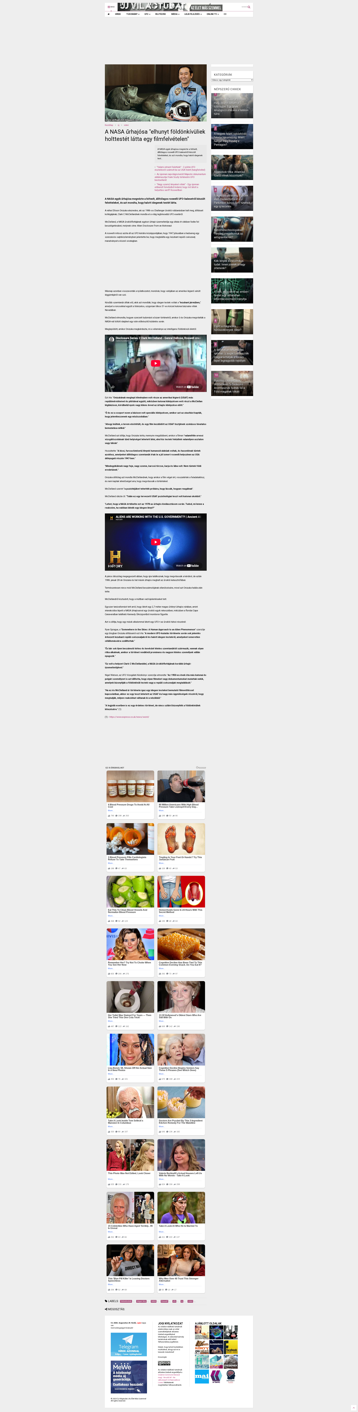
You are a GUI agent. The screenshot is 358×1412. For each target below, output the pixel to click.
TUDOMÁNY (131, 14)
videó (126, 125)
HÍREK (118, 14)
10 (216, 375)
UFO (146, 14)
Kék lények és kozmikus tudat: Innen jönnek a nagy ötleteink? (229, 264)
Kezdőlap (109, 125)
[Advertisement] (179, 40)
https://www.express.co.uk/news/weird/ (129, 717)
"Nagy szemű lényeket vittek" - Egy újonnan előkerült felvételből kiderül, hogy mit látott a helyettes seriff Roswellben (177, 187)
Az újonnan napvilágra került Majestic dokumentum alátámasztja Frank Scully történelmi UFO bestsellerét (180, 177)
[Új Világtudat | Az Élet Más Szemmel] (170, 10)
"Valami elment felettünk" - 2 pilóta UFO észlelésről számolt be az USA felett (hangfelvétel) (180, 168)
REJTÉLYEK (160, 14)
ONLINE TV (212, 14)
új (118, 125)
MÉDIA (174, 14)
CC (225, 14)
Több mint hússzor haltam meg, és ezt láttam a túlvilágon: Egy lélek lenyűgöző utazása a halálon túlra (231, 106)
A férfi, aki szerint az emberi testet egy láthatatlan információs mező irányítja (231, 295)
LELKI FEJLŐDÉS (192, 14)
